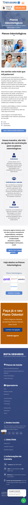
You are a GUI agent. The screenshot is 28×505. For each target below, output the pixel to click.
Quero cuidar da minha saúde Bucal (14, 130)
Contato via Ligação (13, 330)
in (17, 433)
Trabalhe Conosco (8, 446)
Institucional (7, 443)
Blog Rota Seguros (8, 449)
